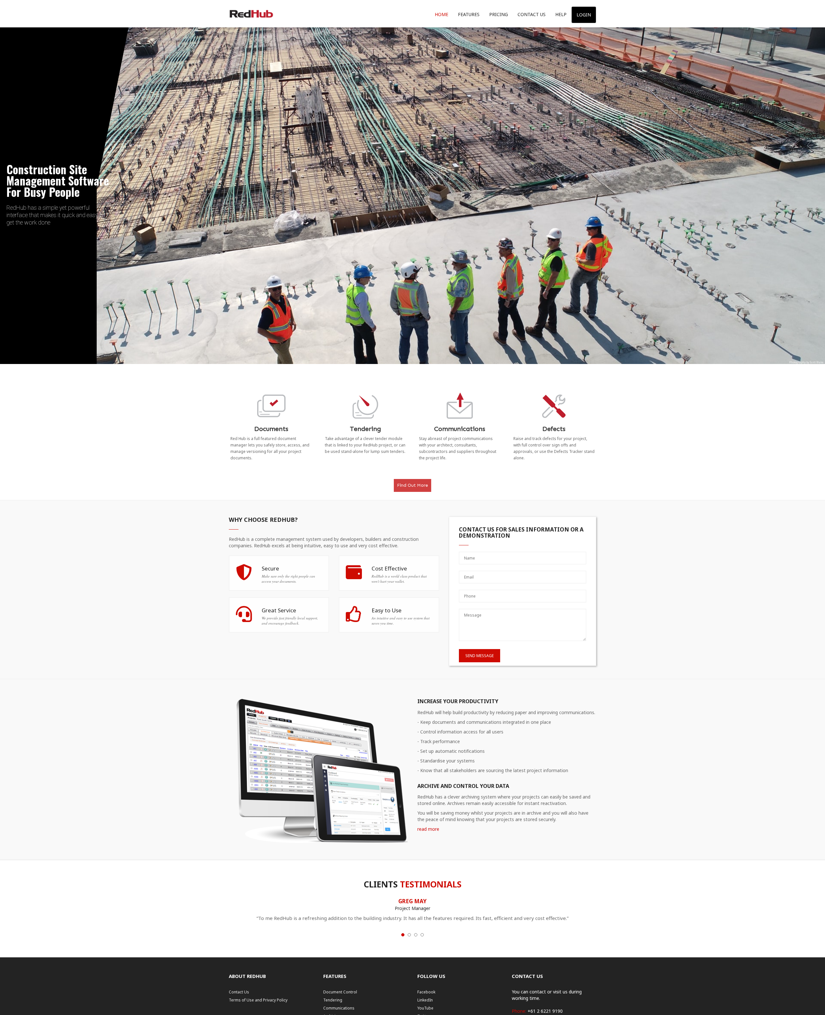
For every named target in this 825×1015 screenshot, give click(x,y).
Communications (338, 1008)
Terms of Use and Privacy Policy (258, 1000)
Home (441, 14)
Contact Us (532, 14)
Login (584, 15)
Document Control (340, 992)
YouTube (425, 1008)
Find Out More (412, 485)
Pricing (498, 14)
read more (428, 829)
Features (469, 14)
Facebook (426, 992)
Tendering (332, 1000)
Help (561, 14)
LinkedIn (425, 1000)
